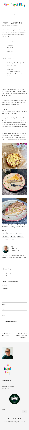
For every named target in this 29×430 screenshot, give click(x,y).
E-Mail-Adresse (6, 310)
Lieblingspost (14, 239)
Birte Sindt (10, 25)
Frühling (6, 239)
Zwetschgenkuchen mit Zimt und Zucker (11, 384)
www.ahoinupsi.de (16, 250)
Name (4, 304)
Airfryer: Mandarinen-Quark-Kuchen (21, 335)
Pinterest (16, 419)
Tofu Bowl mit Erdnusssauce (8, 386)
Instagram (13, 419)
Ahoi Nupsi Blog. (10, 421)
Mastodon (8, 419)
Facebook (11, 419)
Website (4, 315)
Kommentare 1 (15, 25)
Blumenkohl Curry (6, 388)
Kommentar (5, 288)
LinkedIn (21, 419)
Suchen (4, 409)
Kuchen (10, 239)
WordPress (22, 421)
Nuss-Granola (6, 334)
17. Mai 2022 (4, 25)
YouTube (18, 419)
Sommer (18, 239)
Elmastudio (18, 423)
